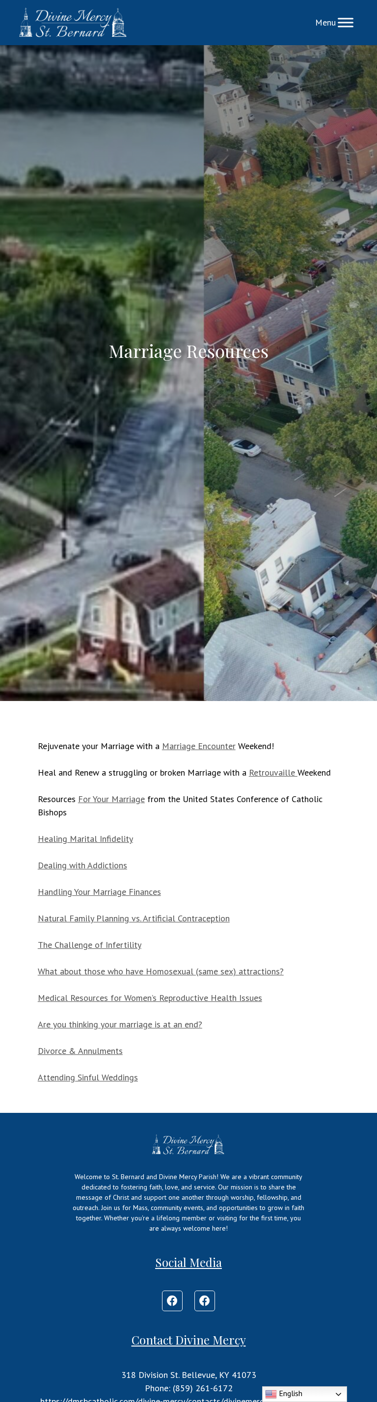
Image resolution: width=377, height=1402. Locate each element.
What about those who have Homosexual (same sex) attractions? (161, 971)
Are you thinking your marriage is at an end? (120, 1024)
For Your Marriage (111, 799)
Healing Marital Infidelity (85, 838)
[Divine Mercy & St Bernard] (73, 22)
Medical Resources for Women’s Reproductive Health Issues (150, 997)
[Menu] (345, 22)
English (289, 1393)
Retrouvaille (273, 772)
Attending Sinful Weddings (88, 1077)
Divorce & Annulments (80, 1050)
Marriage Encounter (199, 746)
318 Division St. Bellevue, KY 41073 (188, 1374)
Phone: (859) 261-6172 (189, 1388)
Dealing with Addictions (82, 865)
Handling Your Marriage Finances (99, 891)
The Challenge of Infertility (89, 944)
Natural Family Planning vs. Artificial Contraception (134, 918)
